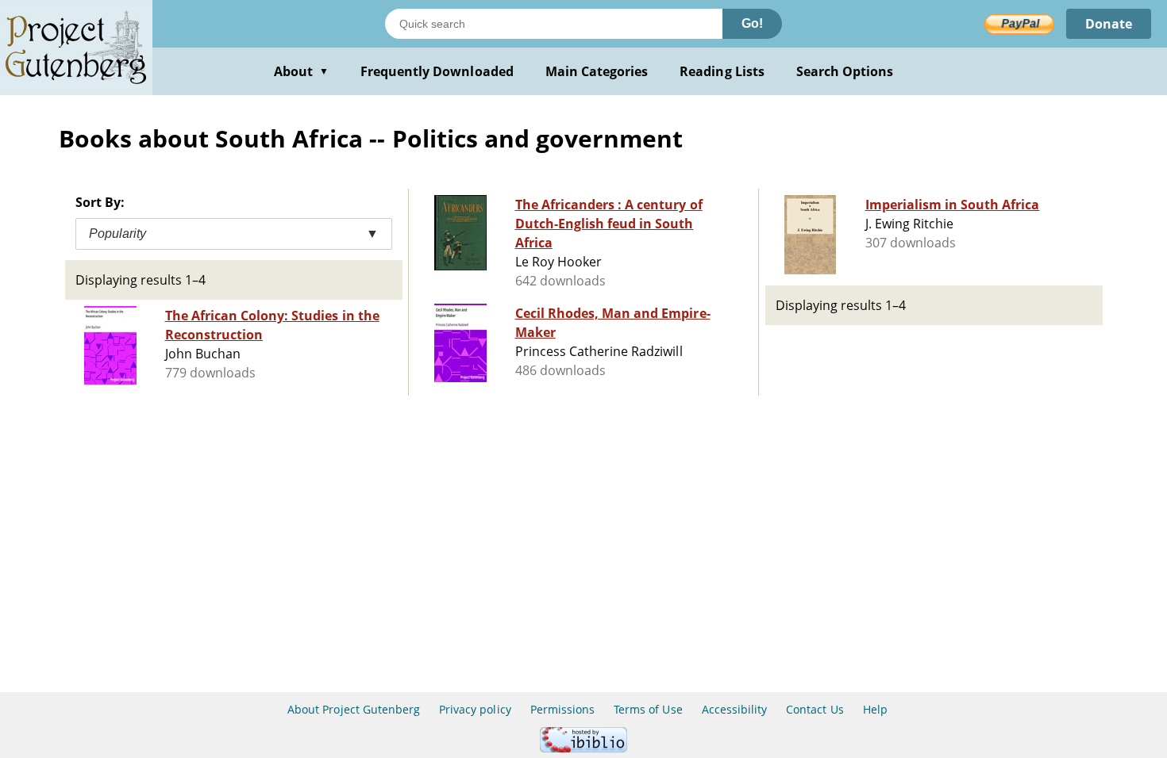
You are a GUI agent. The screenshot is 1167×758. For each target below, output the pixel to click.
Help (875, 709)
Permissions (562, 709)
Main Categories (597, 71)
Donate (1108, 24)
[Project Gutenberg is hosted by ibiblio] (583, 748)
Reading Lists (722, 71)
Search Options (845, 71)
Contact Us (814, 709)
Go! (752, 23)
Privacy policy (475, 709)
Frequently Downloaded (437, 71)
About (301, 71)
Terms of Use (648, 709)
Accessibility (735, 709)
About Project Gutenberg (353, 709)
